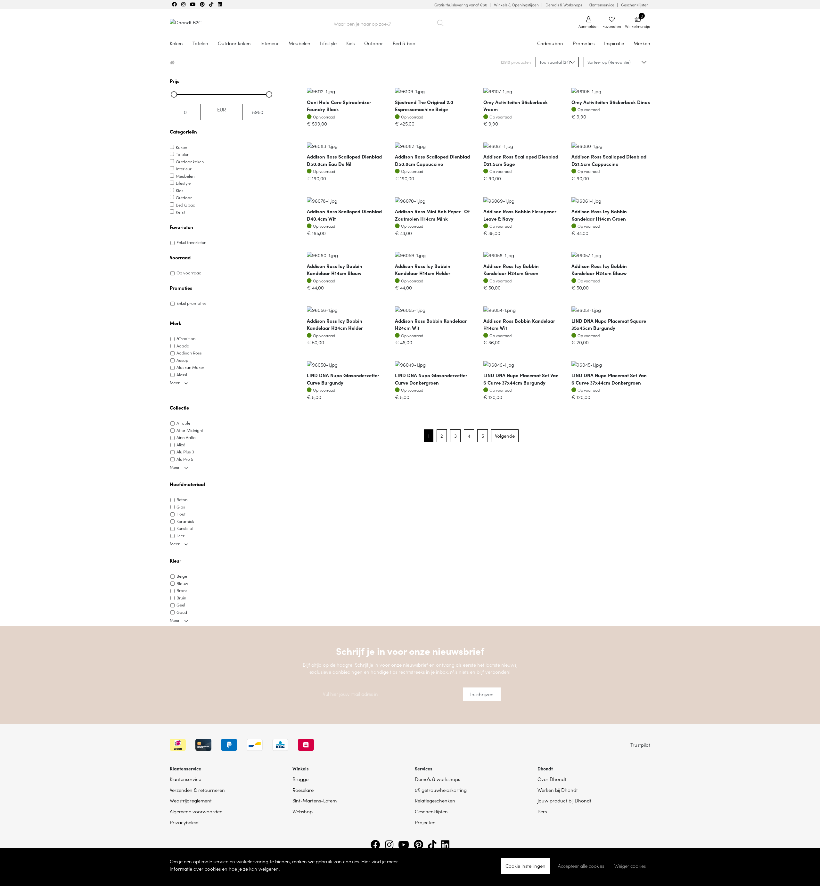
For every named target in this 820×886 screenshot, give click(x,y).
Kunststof (184, 528)
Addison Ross (189, 353)
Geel (180, 605)
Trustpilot (640, 744)
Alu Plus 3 (185, 452)
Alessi (181, 374)
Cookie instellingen (525, 865)
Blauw (182, 583)
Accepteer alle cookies (581, 866)
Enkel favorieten (191, 242)
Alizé (180, 445)
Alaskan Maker (190, 367)
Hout (180, 514)
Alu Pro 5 (184, 459)
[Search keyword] (440, 22)
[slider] (174, 94)
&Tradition (185, 338)
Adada (182, 346)
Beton (181, 499)
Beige (181, 576)
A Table (183, 423)
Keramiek (185, 521)
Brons (181, 590)
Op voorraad (188, 273)
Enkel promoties (191, 303)
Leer (180, 535)
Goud (181, 612)
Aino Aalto (186, 437)
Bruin (181, 598)
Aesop (182, 360)
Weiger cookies (630, 866)
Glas (180, 507)
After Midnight (189, 430)
